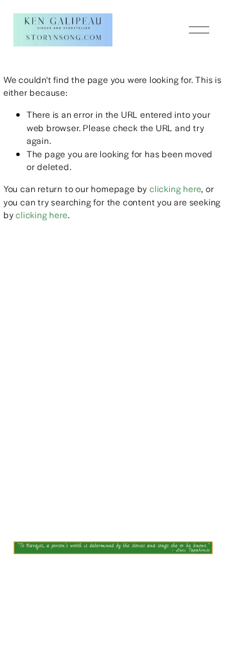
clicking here (175, 188)
